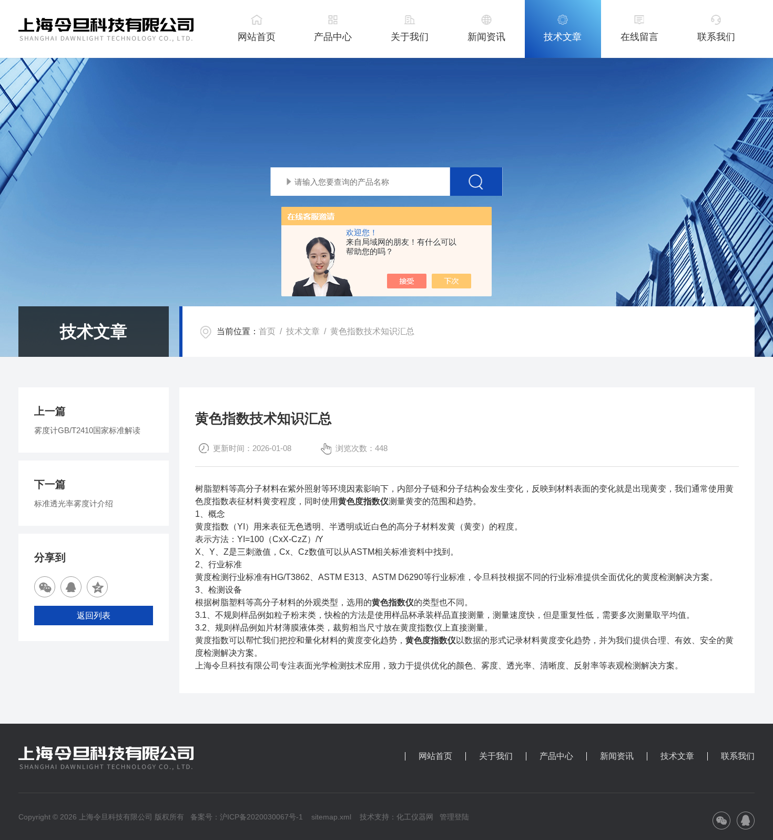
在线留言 (639, 37)
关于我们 (410, 37)
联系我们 (716, 37)
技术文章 (563, 37)
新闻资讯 (486, 37)
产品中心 (333, 37)
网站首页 (257, 37)
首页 (267, 331)
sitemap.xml (331, 817)
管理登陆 (454, 817)
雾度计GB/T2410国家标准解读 (87, 430)
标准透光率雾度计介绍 (73, 503)
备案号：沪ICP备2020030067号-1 (246, 817)
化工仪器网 (414, 817)
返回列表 (93, 615)
